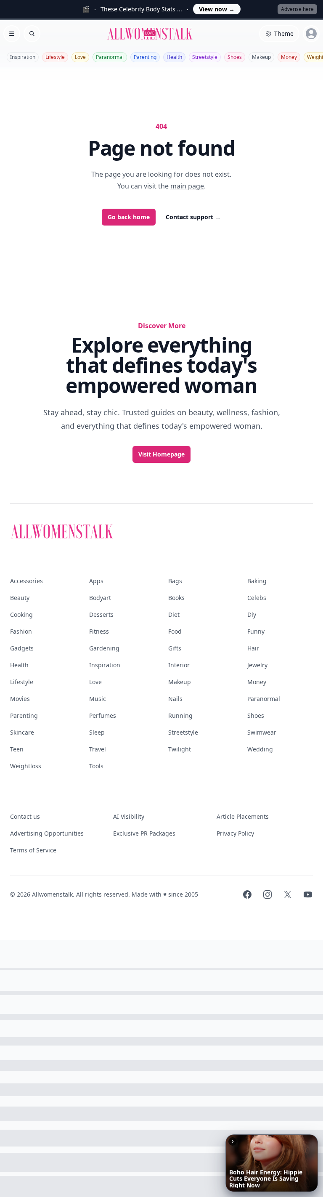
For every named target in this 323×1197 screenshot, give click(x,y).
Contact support (193, 217)
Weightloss (25, 766)
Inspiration (22, 57)
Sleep (97, 732)
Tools (96, 766)
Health (174, 57)
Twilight (179, 749)
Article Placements (243, 816)
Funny (256, 631)
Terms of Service (33, 850)
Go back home (129, 217)
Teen (17, 749)
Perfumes (102, 715)
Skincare (22, 732)
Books (176, 598)
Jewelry (257, 665)
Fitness (99, 631)
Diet (174, 614)
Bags (175, 581)
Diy (251, 614)
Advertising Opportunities (47, 833)
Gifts (174, 648)
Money (289, 57)
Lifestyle (55, 57)
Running (180, 715)
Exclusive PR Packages (144, 833)
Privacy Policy (235, 833)
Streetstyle (204, 57)
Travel (97, 749)
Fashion (21, 631)
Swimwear (261, 732)
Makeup (261, 57)
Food (175, 631)
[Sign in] (311, 33)
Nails (175, 699)
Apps (96, 581)
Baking (257, 581)
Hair (253, 648)
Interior (179, 665)
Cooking (21, 614)
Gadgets (22, 648)
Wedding (260, 749)
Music (97, 699)
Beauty (19, 598)
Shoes (235, 57)
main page (187, 186)
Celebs (256, 598)
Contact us (25, 816)
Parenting (145, 57)
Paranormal (110, 57)
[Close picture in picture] (232, 1141)
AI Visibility (128, 816)
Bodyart (100, 598)
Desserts (101, 614)
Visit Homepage (161, 454)
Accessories (26, 581)
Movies (20, 699)
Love (80, 57)
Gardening (104, 648)
